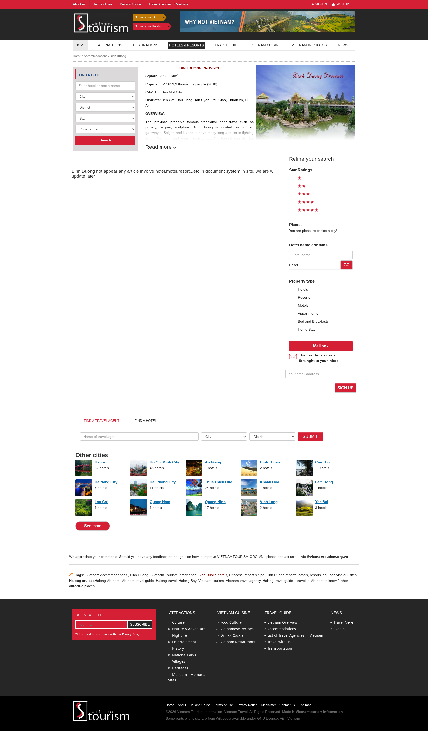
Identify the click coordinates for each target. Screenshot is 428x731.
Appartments (308, 313)
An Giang (213, 462)
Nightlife (179, 635)
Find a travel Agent (101, 421)
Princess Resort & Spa (246, 575)
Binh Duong (117, 56)
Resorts (304, 297)
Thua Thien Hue (218, 482)
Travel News (344, 622)
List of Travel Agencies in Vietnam (295, 635)
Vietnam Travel (236, 712)
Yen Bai (321, 502)
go (346, 265)
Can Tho (322, 462)
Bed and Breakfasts (313, 321)
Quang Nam (160, 502)
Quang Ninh (215, 502)
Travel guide (227, 45)
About (182, 705)
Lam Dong (324, 482)
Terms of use (223, 705)
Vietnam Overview (282, 622)
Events (339, 628)
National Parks (184, 655)
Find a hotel (146, 421)
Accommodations (95, 56)
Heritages (180, 668)
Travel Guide (278, 613)
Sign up (345, 388)
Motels (303, 305)
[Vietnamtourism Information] (101, 22)
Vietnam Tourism (190, 712)
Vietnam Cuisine (265, 45)
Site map (304, 705)
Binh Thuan (270, 462)
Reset (293, 265)
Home (80, 45)
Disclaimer (268, 705)
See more (92, 526)
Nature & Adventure (189, 628)
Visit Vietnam (290, 718)
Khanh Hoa (269, 482)
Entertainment (184, 641)
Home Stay (306, 329)
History (178, 648)
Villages (178, 661)
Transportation (280, 648)
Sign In (320, 4)
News (343, 45)
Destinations (145, 45)
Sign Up (342, 4)
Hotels (303, 289)
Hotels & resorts (186, 45)
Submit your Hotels (147, 26)
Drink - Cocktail (232, 635)
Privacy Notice (246, 705)
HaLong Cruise (200, 705)
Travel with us (279, 641)
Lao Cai (101, 502)
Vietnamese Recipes (237, 628)
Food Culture (231, 622)
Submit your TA (145, 17)
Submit (310, 436)
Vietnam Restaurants (237, 641)
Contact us (287, 705)
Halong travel (166, 581)
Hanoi (100, 462)
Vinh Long (269, 502)
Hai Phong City (163, 482)
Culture (178, 622)
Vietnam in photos (309, 45)
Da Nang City (106, 482)
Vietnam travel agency (243, 581)
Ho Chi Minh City (164, 462)
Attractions (110, 45)
